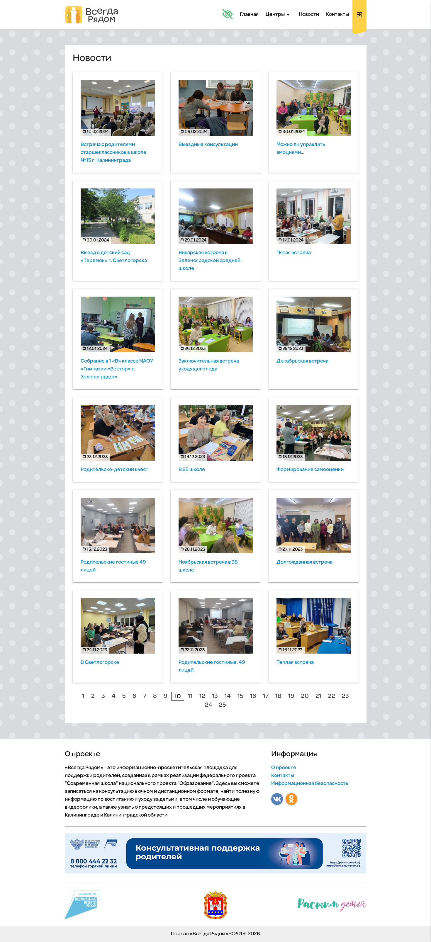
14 (228, 696)
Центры (279, 14)
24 (208, 705)
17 (266, 696)
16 (253, 696)
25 (222, 705)
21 (318, 696)
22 (331, 696)
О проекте (283, 768)
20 (305, 696)
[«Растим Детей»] (332, 906)
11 (190, 696)
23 (345, 696)
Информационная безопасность (309, 783)
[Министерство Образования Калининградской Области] (215, 906)
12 (202, 696)
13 (215, 696)
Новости (309, 14)
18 (278, 696)
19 (291, 696)
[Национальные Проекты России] (82, 906)
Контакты (337, 14)
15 (240, 696)
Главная (249, 14)
